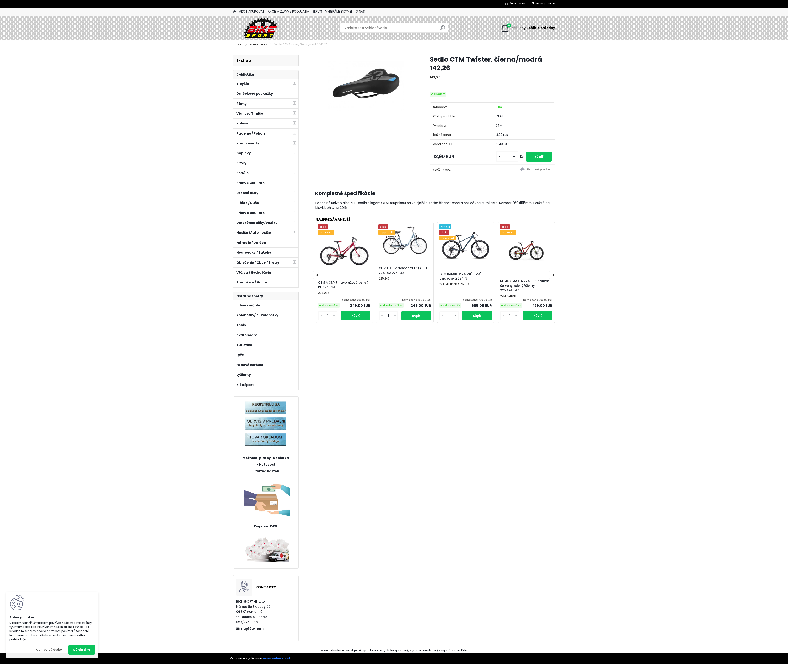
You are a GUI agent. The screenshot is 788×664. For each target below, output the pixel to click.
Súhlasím (81, 649)
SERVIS (317, 11)
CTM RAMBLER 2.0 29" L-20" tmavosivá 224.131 (460, 276)
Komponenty (258, 44)
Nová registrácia (543, 3)
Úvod (239, 44)
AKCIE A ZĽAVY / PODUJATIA (288, 11)
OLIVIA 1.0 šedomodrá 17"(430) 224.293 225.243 (403, 270)
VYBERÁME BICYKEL (338, 11)
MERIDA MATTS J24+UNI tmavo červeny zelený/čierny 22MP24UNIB (524, 285)
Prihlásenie (517, 3)
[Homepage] (234, 12)
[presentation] (317, 275)
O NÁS (360, 11)
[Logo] (261, 28)
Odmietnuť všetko (49, 650)
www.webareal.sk (277, 658)
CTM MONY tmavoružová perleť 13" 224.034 (343, 284)
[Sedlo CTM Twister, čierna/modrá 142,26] (366, 86)
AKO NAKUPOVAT (252, 11)
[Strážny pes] (524, 170)
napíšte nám (252, 628)
